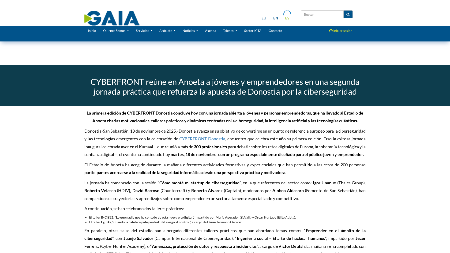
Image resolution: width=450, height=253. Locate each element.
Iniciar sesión (342, 31)
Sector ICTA (253, 31)
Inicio (92, 31)
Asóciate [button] (166, 31)
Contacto (275, 31)
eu (264, 18)
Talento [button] (228, 31)
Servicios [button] (143, 31)
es (287, 18)
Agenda (210, 31)
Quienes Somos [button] (114, 31)
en (275, 18)
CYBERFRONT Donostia (202, 138)
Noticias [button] (189, 31)
